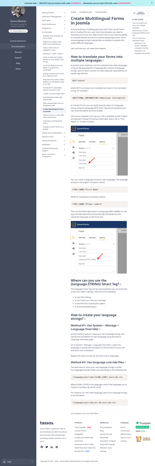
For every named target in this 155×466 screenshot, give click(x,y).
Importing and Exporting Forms (52, 122)
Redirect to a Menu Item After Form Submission (52, 43)
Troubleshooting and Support (50, 149)
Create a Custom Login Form (54, 94)
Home (73, 12)
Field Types (46, 20)
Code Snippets (80, 427)
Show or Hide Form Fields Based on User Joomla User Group (53, 59)
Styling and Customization (52, 133)
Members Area (106, 448)
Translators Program (108, 441)
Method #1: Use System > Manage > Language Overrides (95, 327)
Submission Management (52, 16)
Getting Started (48, 12)
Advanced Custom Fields (84, 444)
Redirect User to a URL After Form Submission (53, 116)
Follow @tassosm (19, 31)
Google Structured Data (84, 437)
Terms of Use (126, 437)
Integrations (46, 28)
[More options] (148, 13)
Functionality (47, 32)
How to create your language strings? (94, 316)
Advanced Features (49, 140)
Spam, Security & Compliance (48, 155)
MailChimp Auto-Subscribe (85, 448)
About (18, 69)
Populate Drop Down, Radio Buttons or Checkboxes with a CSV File (53, 81)
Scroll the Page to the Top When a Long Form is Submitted (53, 67)
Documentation (18, 46)
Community (125, 431)
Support (18, 57)
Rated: (140, 431)
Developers (46, 144)
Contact (123, 441)
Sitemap (103, 451)
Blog (18, 63)
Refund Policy (126, 434)
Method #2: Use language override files (97, 362)
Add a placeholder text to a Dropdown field (53, 104)
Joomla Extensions (18, 41)
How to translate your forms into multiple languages (97, 58)
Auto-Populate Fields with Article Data (53, 98)
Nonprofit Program (107, 444)
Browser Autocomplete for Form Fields (53, 37)
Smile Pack (79, 441)
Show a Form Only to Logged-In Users (51, 49)
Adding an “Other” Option (53, 54)
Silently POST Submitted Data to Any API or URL (52, 89)
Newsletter (104, 437)
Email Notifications (49, 24)
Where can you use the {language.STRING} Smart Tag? (95, 282)
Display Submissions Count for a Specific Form (53, 75)
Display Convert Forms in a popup (53, 128)
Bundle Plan (79, 451)
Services (18, 52)
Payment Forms (48, 137)
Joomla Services (106, 434)
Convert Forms (85, 12)
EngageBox (79, 434)
